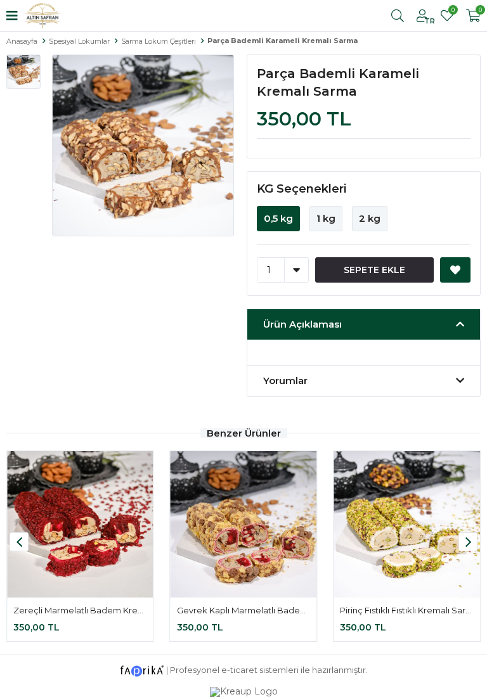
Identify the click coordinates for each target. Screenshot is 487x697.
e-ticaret (239, 670)
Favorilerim (452, 11)
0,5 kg (278, 218)
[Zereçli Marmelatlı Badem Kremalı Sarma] (80, 524)
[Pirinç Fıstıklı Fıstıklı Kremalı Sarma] (407, 524)
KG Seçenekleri (302, 189)
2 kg (369, 218)
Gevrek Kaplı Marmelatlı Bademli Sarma (259, 610)
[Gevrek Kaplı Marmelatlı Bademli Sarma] (244, 524)
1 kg (325, 218)
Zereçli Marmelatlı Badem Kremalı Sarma (98, 610)
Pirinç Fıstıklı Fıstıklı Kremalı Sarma (409, 610)
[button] (467, 541)
